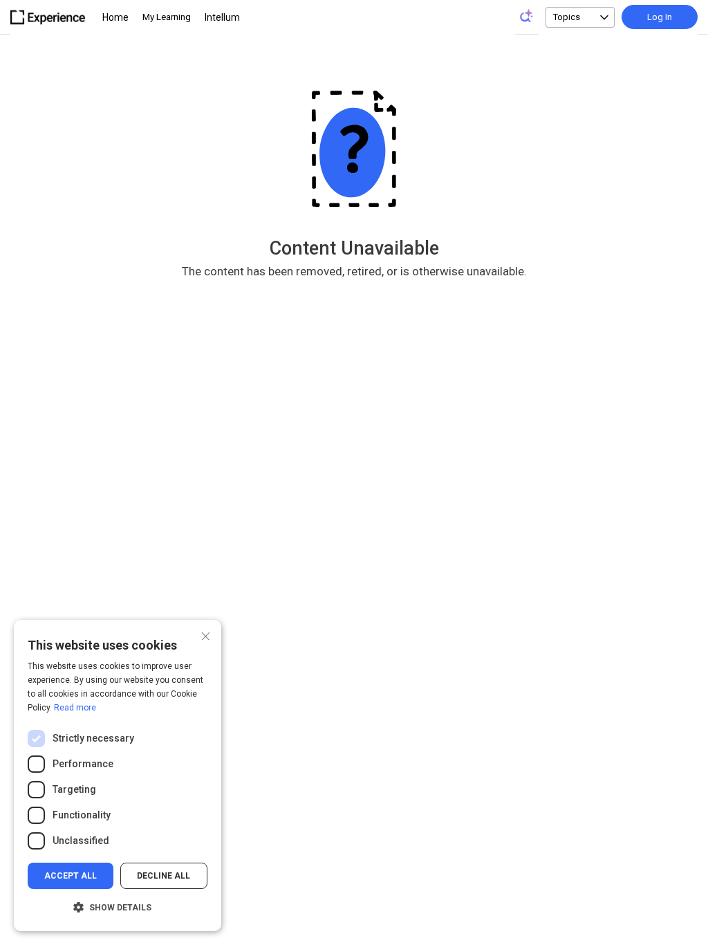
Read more (75, 708)
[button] (117, 907)
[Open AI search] (527, 16)
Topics (566, 17)
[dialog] (117, 775)
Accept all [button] (70, 876)
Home (115, 17)
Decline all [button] (163, 876)
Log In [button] (659, 17)
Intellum (222, 17)
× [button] (206, 635)
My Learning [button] (166, 17)
